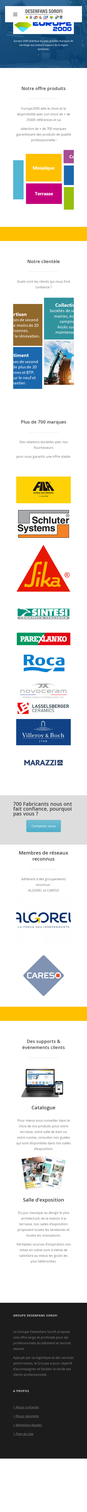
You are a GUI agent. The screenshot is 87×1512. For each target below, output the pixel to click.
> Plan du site (23, 1434)
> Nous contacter (26, 1407)
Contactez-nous (44, 826)
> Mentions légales (27, 1425)
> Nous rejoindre (26, 1416)
